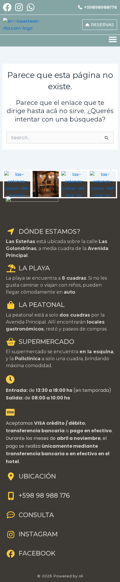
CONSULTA (36, 515)
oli (81, 576)
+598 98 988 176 (44, 495)
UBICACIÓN (37, 476)
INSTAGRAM (38, 534)
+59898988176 (100, 7)
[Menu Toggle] (112, 39)
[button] (9, 169)
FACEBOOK (37, 553)
